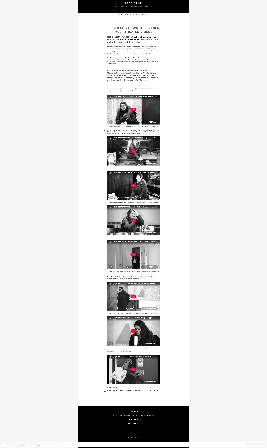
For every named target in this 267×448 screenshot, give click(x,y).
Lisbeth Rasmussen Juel (145, 37)
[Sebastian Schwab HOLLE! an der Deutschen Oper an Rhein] (128, 437)
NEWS (121, 11)
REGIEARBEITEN (107, 11)
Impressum (133, 423)
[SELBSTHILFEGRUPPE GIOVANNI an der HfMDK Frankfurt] (135, 437)
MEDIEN (133, 11)
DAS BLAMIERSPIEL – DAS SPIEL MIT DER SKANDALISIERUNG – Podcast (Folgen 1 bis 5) (132, 391)
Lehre (144, 11)
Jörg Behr (133, 3)
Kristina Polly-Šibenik (130, 39)
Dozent (150, 415)
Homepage (133, 419)
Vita (153, 11)
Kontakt (162, 11)
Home (119, 14)
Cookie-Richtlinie (38, 445)
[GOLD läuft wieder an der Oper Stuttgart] (138, 437)
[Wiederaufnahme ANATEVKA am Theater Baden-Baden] (131, 437)
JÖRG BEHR (133, 411)
